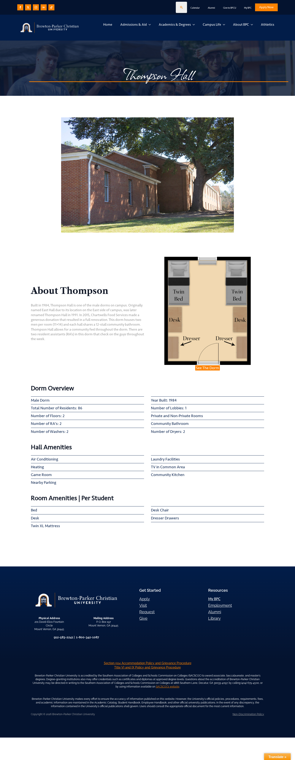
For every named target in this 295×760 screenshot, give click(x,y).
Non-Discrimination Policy (248, 714)
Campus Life (212, 24)
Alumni (211, 7)
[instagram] (36, 7)
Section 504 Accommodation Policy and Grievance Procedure (147, 663)
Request (147, 612)
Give (143, 618)
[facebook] (20, 7)
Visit (143, 605)
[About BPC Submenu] (252, 24)
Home (107, 24)
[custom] (28, 7)
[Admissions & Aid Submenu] (150, 24)
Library (214, 618)
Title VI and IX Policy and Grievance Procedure (147, 667)
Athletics (267, 24)
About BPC (241, 24)
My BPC (248, 7)
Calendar (195, 7)
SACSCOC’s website (167, 686)
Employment (220, 605)
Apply (144, 599)
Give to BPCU (229, 7)
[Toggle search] (181, 7)
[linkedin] (44, 7)
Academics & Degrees (175, 24)
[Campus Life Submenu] (224, 24)
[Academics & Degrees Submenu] (194, 24)
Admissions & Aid (133, 24)
